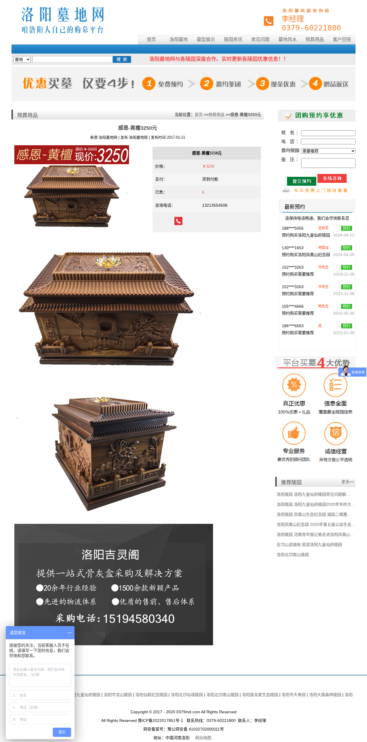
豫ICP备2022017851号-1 (160, 720)
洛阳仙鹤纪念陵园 (151, 694)
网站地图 (203, 737)
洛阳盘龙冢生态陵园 (260, 694)
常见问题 (260, 39)
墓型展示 (206, 39)
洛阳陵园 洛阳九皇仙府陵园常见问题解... (313, 494)
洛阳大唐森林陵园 (325, 694)
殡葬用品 (315, 39)
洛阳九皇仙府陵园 (84, 694)
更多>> (347, 481)
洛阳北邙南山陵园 (293, 554)
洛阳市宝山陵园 (118, 694)
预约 (347, 237)
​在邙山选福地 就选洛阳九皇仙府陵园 (309, 544)
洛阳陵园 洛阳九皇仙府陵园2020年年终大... (316, 504)
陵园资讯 (233, 39)
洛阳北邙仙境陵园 (187, 694)
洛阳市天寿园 (294, 694)
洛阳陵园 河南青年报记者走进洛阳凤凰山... (315, 534)
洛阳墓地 (178, 39)
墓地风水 (287, 39)
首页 (151, 39)
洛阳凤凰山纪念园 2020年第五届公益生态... (316, 524)
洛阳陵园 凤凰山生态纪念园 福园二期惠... (314, 514)
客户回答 (342, 39)
